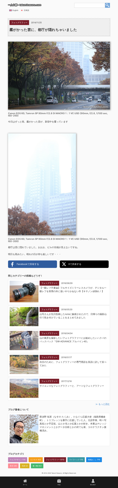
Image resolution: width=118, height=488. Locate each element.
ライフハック (74, 460)
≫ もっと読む (102, 404)
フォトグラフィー (53, 460)
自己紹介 (93, 484)
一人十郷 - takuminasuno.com (24, 4)
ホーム (25, 484)
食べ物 (35, 466)
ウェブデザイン (16, 460)
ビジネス (33, 460)
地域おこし (92, 460)
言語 (23, 466)
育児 (11, 466)
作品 (59, 484)
